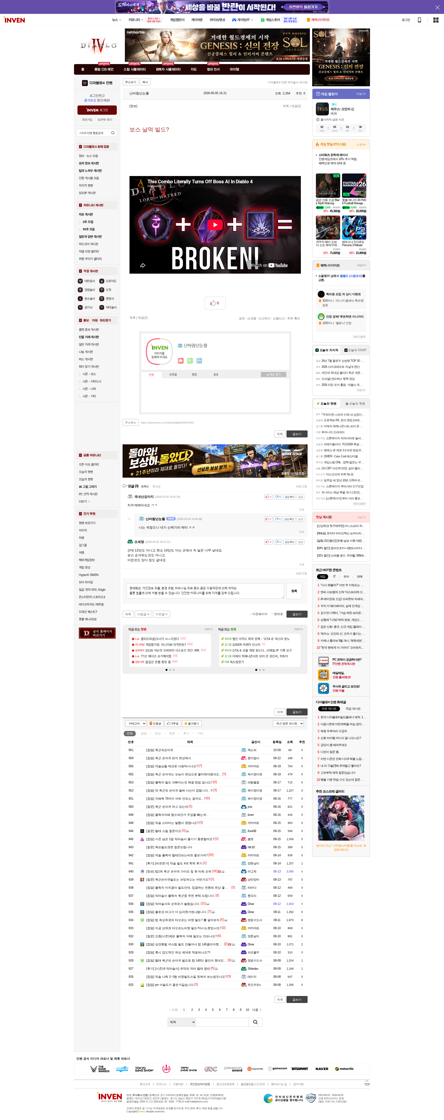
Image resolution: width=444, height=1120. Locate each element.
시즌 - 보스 (89, 374)
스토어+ (361, 144)
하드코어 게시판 (88, 244)
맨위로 (278, 614)
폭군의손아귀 (159, 750)
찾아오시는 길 (279, 1084)
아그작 (252, 871)
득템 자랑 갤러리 (89, 251)
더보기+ (209, 629)
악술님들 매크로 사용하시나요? (172, 766)
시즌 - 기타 (89, 396)
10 (247, 1010)
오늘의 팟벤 (86, 479)
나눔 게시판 (86, 352)
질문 (172, 733)
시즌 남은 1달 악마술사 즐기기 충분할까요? (180, 839)
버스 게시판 (86, 359)
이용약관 (178, 1084)
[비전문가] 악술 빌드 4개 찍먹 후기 (174, 863)
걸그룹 (83, 545)
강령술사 (89, 290)
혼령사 (110, 298)
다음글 (141, 614)
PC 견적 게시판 (88, 494)
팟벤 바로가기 (87, 523)
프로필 (173, 374)
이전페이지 (260, 614)
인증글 (157, 723)
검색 (112, 132)
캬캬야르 (253, 766)
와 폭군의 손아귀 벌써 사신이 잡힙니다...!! (179, 790)
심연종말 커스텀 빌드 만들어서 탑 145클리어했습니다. (187, 944)
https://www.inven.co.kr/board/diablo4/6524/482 (167, 422)
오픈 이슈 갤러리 (89, 464)
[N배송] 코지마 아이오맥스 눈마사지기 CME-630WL (341, 533)
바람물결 (253, 782)
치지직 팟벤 (86, 185)
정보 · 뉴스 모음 (88, 156)
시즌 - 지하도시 (92, 381)
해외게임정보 (87, 560)
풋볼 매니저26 (87, 619)
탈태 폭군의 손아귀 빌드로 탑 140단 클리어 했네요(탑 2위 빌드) (193, 960)
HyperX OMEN (88, 575)
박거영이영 (255, 774)
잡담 (144, 733)
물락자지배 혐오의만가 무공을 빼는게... (177, 815)
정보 (158, 733)
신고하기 (265, 318)
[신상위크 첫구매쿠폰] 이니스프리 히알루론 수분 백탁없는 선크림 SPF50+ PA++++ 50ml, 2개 (341, 526)
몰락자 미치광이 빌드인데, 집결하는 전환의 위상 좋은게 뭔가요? (194, 887)
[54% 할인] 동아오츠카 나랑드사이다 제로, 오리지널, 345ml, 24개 (341, 548)
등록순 (145, 486)
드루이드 (111, 281)
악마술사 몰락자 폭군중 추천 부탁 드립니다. (180, 895)
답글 (301, 509)
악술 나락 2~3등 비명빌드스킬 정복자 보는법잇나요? (186, 976)
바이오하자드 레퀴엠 (91, 604)
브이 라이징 (86, 582)
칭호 (216, 374)
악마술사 (111, 307)
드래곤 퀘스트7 (88, 612)
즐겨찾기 (193, 723)
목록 (286, 106)
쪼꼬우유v (254, 985)
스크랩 (251, 318)
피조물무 (253, 952)
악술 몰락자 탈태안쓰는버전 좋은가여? (177, 855)
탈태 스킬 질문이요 (163, 831)
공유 (242, 318)
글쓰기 (297, 712)
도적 (108, 290)
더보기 (199, 360)
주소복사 (130, 422)
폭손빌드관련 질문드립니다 (169, 847)
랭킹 (194, 374)
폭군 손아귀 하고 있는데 (167, 806)
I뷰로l (251, 847)
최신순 (156, 486)
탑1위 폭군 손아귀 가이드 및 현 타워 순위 (178, 871)
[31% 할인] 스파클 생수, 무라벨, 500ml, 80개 (341, 555)
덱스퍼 (252, 750)
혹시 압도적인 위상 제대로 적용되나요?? (178, 952)
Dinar (251, 904)
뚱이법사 (253, 758)
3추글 (175, 723)
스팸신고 (279, 318)
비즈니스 (161, 1084)
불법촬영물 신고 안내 (253, 1084)
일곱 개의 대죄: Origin (92, 589)
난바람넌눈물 (139, 93)
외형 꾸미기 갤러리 (90, 259)
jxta (250, 806)
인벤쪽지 (180, 360)
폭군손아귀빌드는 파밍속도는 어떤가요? (178, 879)
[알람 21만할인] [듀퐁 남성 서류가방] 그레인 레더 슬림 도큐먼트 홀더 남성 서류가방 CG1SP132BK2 (341, 540)
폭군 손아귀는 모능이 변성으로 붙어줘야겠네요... (184, 774)
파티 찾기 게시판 (89, 366)
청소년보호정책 (225, 1084)
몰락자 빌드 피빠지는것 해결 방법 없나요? (179, 782)
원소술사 (89, 298)
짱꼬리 (252, 895)
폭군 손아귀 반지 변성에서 (168, 758)
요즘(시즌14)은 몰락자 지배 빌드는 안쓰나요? (181, 936)
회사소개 (145, 1084)
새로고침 (301, 486)
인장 (151, 375)
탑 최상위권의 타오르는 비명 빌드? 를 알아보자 (182, 920)
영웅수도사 (255, 920)
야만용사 (89, 281)
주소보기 (130, 82)
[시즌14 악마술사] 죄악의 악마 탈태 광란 (178, 968)
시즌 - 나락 (89, 389)
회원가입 (87, 119)
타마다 (252, 887)
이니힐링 (190, 360)
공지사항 (298, 1084)
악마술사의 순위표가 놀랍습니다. (173, 904)
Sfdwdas (253, 968)
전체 (130, 733)
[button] (166, 670)
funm (251, 815)
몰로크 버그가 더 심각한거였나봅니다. (176, 912)
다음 (255, 1010)
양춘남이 (253, 863)
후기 (186, 733)
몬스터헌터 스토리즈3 (92, 597)
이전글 (160, 614)
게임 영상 (84, 567)
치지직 (83, 530)
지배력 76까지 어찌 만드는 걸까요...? (176, 798)
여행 (81, 552)
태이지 (252, 976)
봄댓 (250, 839)
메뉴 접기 (273, 374)
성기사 (88, 307)
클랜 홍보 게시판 (89, 329)
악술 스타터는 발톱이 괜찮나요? (172, 823)
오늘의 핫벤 (86, 472)
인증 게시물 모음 (89, 178)
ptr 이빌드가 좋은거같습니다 (170, 985)
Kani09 (252, 831)
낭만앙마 (253, 879)
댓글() (296, 106)
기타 (200, 733)
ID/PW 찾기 (105, 119)
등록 (294, 591)
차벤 (81, 538)
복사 (145, 82)
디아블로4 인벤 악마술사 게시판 (288, 82)
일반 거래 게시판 (89, 344)
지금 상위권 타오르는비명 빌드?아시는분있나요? (183, 928)
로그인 (406, 20)
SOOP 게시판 (87, 193)
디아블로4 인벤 (100, 83)
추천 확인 (293, 318)
